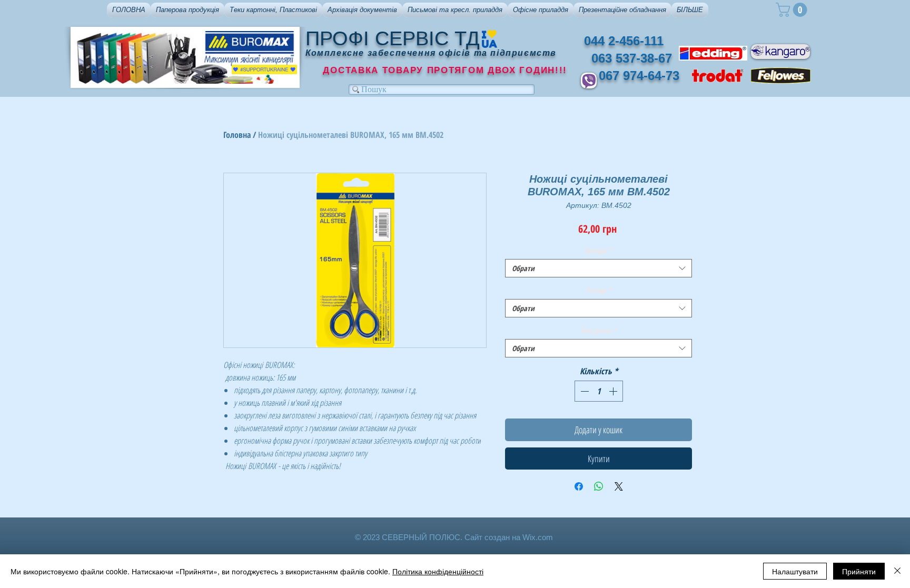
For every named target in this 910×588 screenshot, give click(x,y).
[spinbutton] (599, 391)
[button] (187, 10)
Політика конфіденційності (437, 571)
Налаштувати (795, 571)
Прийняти (859, 571)
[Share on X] (618, 486)
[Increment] (614, 391)
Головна (237, 135)
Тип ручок (598, 330)
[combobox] (598, 268)
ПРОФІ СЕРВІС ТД (392, 38)
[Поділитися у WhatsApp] (598, 486)
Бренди (598, 250)
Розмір (599, 290)
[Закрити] (897, 571)
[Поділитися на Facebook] (578, 486)
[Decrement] (583, 391)
